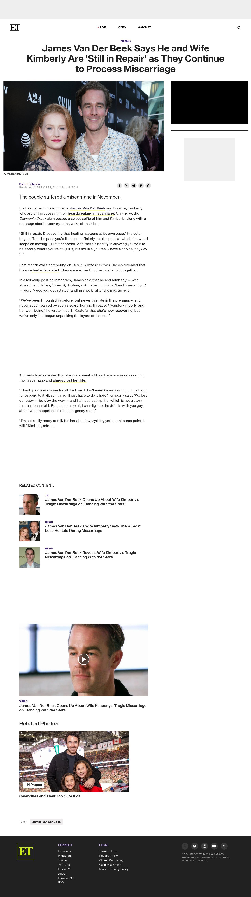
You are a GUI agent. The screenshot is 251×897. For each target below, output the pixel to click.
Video (122, 27)
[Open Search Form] (239, 28)
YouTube (64, 865)
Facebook (64, 851)
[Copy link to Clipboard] (148, 186)
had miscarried (45, 270)
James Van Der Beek (87, 208)
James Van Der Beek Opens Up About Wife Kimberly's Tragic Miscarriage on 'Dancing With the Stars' (83, 708)
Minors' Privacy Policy (113, 869)
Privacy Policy (108, 856)
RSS (61, 883)
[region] (209, 102)
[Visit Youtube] (214, 846)
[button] (83, 659)
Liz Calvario (32, 184)
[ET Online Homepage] (15, 27)
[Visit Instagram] (204, 847)
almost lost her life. (69, 380)
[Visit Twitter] (194, 847)
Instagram (65, 856)
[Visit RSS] (224, 847)
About (62, 874)
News (125, 41)
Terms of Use (107, 851)
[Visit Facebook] (185, 847)
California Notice (110, 865)
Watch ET (144, 27)
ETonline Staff (67, 878)
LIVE (103, 27)
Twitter (62, 860)
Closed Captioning (111, 860)
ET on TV (64, 869)
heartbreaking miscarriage (91, 213)
